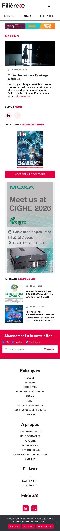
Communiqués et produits (30, 410)
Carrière (30, 414)
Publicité (30, 440)
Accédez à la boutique (30, 174)
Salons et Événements (30, 405)
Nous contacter (30, 436)
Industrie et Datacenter (30, 391)
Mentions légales (30, 450)
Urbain (30, 396)
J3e (30, 476)
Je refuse (28, 526)
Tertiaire (26, 15)
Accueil (9, 15)
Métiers (30, 400)
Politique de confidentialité (30, 454)
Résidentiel (46, 15)
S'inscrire (49, 349)
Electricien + (30, 480)
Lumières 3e (30, 485)
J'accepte (14, 526)
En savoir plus (45, 526)
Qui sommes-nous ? (30, 431)
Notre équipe (30, 445)
